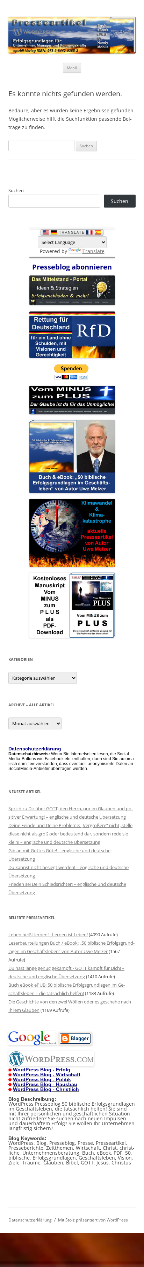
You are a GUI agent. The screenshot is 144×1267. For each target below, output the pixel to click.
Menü (72, 67)
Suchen (16, 190)
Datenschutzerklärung (30, 1220)
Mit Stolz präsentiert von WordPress (93, 1220)
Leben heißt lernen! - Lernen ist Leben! (48, 934)
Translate (93, 251)
